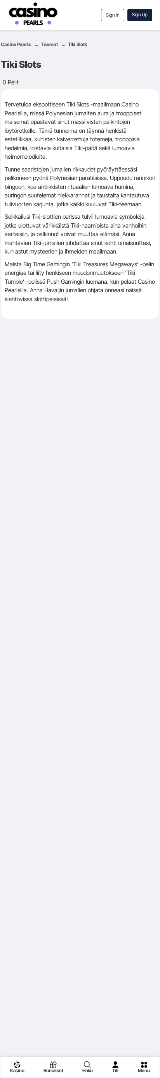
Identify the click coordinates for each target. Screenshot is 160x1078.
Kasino (17, 1070)
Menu (144, 1070)
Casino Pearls (16, 44)
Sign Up (140, 14)
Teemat (49, 44)
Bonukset (53, 1070)
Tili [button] (115, 1070)
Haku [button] (87, 1070)
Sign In (112, 15)
